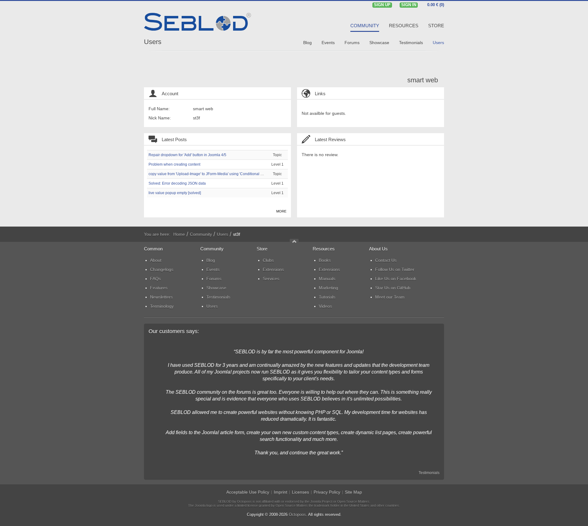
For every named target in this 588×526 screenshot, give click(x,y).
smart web (422, 80)
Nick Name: (160, 117)
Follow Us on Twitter (394, 269)
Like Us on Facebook (395, 278)
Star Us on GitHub (392, 287)
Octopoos (297, 514)
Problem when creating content (174, 164)
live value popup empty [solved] (175, 193)
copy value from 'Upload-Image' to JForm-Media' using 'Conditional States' (210, 174)
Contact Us (386, 260)
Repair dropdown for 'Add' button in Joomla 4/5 (187, 155)
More (281, 211)
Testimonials (429, 473)
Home (179, 234)
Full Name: (159, 108)
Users (152, 42)
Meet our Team (390, 297)
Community (201, 234)
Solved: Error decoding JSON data (177, 183)
